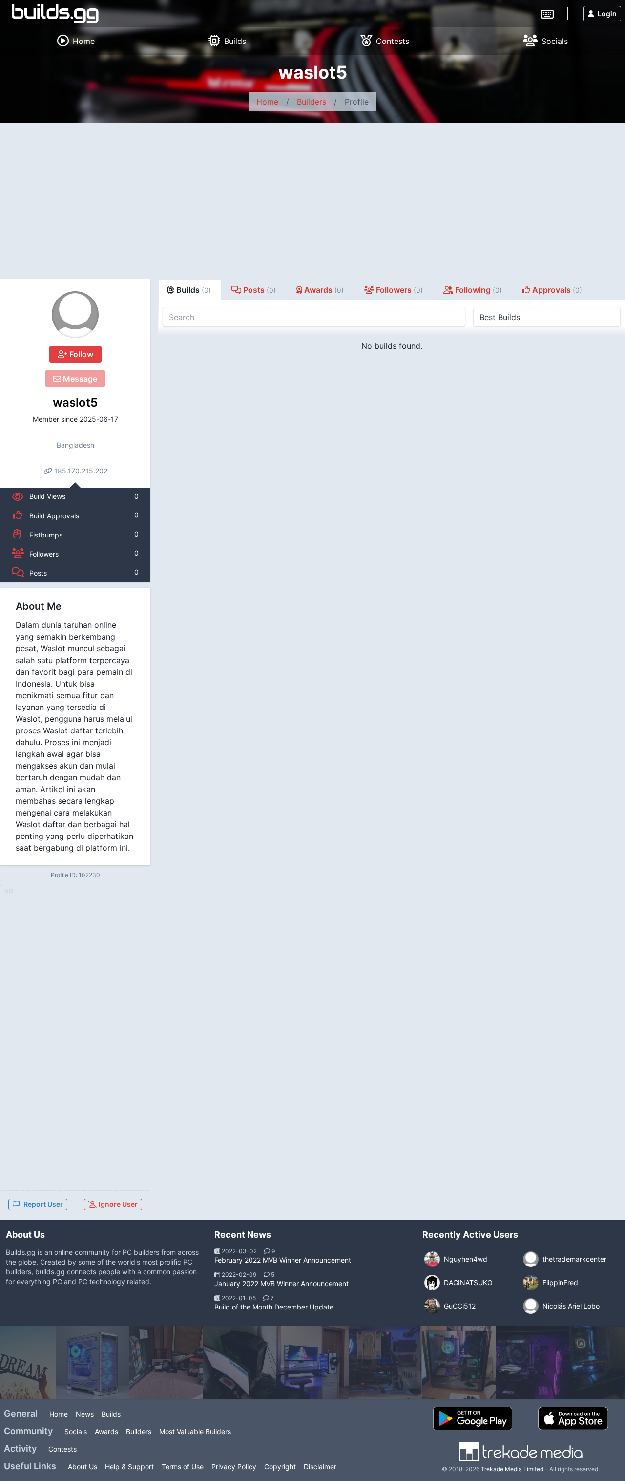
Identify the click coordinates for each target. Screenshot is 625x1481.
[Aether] (459, 1362)
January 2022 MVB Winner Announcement (281, 1283)
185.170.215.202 (79, 471)
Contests (62, 1449)
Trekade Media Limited (512, 1469)
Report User (43, 1204)
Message (79, 379)
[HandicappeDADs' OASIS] (532, 1362)
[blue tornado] (92, 1362)
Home (267, 102)
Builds (111, 1414)
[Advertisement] (312, 196)
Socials (75, 1431)
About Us (82, 1466)
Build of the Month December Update (273, 1307)
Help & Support (129, 1466)
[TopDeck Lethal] (166, 1362)
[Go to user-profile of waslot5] (75, 314)
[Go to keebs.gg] (547, 13)
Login (607, 13)
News (85, 1414)
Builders (311, 102)
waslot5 (75, 402)
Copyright (280, 1466)
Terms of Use (183, 1466)
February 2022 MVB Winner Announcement (282, 1260)
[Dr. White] (385, 1362)
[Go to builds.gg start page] (55, 13)
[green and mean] (239, 1362)
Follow (80, 354)
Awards (106, 1431)
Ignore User (117, 1204)
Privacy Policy (233, 1466)
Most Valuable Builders (195, 1431)
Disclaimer (320, 1466)
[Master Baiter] (312, 1362)
